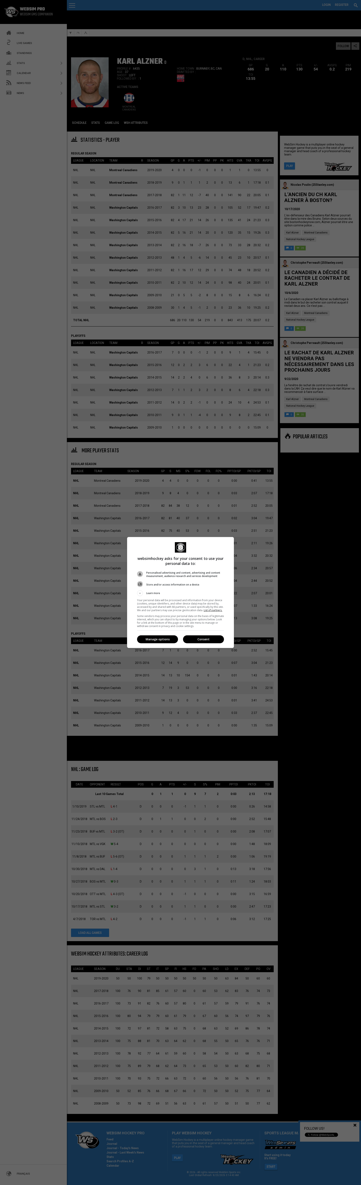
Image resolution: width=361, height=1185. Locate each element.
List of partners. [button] (213, 610)
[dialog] (180, 592)
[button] (180, 593)
